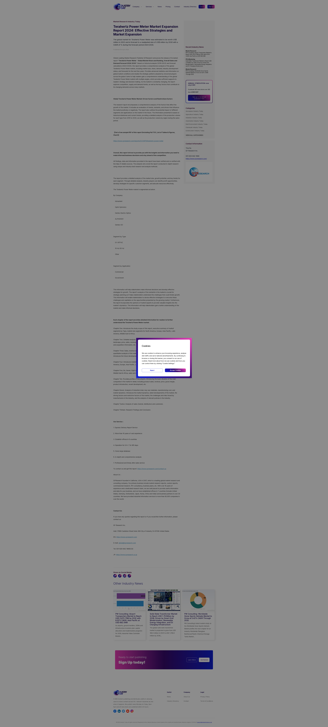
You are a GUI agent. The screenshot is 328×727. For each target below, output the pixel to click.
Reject (152, 370)
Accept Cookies (175, 370)
